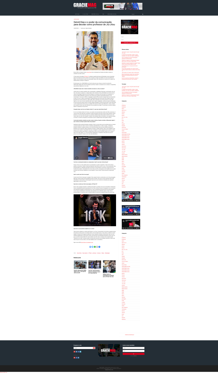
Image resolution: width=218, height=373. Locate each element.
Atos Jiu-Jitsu (124, 117)
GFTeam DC (86, 76)
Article (123, 113)
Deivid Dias (89, 72)
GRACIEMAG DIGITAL (112, 14)
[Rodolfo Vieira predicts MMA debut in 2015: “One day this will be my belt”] (80, 264)
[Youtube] (74, 352)
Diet (122, 122)
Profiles (123, 170)
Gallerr (123, 130)
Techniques (124, 176)
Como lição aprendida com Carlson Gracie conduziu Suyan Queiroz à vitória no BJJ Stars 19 (131, 69)
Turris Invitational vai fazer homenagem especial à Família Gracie (129, 58)
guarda (123, 141)
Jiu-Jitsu (123, 149)
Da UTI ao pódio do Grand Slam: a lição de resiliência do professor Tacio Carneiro (130, 79)
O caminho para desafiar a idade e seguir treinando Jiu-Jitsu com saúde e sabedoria (130, 55)
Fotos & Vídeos (125, 129)
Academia (124, 107)
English (123, 124)
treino (123, 181)
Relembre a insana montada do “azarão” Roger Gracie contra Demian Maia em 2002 (131, 64)
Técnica (123, 180)
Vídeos (102, 253)
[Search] (142, 14)
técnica (123, 178)
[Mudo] (136, 200)
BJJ (122, 118)
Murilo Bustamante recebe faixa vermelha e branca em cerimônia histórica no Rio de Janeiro (130, 75)
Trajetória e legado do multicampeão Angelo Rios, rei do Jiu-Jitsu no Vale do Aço (130, 61)
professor (94, 253)
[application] (131, 196)
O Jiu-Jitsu (85, 14)
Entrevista (124, 127)
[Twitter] (80, 352)
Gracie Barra (124, 132)
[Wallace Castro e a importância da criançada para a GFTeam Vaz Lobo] (109, 266)
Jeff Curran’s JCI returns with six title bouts (130, 72)
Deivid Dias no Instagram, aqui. (87, 242)
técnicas (99, 253)
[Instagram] (76, 352)
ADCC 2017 (124, 110)
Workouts (124, 187)
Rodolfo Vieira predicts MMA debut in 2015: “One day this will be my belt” (80, 271)
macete (123, 153)
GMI (103, 14)
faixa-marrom (85, 253)
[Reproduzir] (123, 200)
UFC (122, 183)
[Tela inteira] (138, 200)
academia (124, 105)
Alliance (123, 112)
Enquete (123, 125)
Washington (107, 253)
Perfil (123, 168)
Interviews (76, 19)
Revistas (123, 171)
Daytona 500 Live (3, 372)
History (123, 142)
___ (122, 103)
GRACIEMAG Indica (125, 135)
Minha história (124, 154)
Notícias (77, 14)
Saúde (123, 173)
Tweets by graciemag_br (129, 334)
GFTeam (90, 253)
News (123, 161)
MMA (123, 158)
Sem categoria (125, 175)
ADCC (123, 108)
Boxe (123, 120)
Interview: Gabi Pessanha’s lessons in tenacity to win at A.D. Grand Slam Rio (94, 272)
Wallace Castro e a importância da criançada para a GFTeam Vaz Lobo (108, 275)
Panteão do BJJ (95, 14)
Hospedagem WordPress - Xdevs (109, 369)
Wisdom (123, 185)
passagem (124, 166)
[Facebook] (78, 352)
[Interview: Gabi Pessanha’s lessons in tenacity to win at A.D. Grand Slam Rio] (95, 264)
